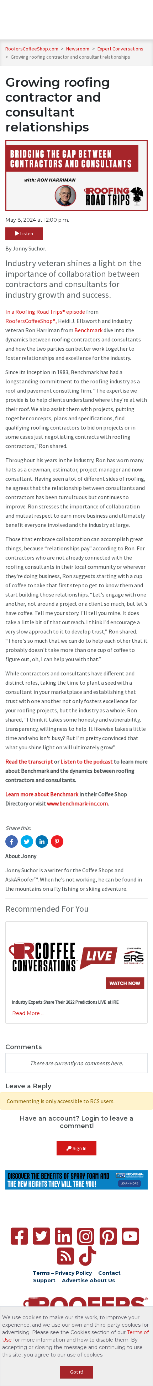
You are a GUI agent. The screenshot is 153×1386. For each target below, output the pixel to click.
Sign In (79, 1148)
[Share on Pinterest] (57, 841)
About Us (102, 1280)
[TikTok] (87, 1256)
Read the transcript (29, 761)
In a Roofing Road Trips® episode (45, 311)
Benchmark (88, 330)
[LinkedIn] (63, 1236)
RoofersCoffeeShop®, (31, 320)
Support (44, 1280)
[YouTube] (130, 1236)
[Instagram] (85, 1236)
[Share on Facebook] (11, 841)
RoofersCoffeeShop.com (31, 48)
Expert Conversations (120, 48)
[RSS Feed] (65, 1256)
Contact (109, 1273)
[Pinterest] (108, 1236)
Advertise (75, 1280)
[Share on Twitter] (27, 841)
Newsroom (78, 48)
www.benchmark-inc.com (77, 803)
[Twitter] (41, 1236)
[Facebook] (19, 1236)
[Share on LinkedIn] (42, 841)
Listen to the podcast (86, 761)
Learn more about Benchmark (41, 794)
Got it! (76, 1372)
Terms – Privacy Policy (62, 1273)
